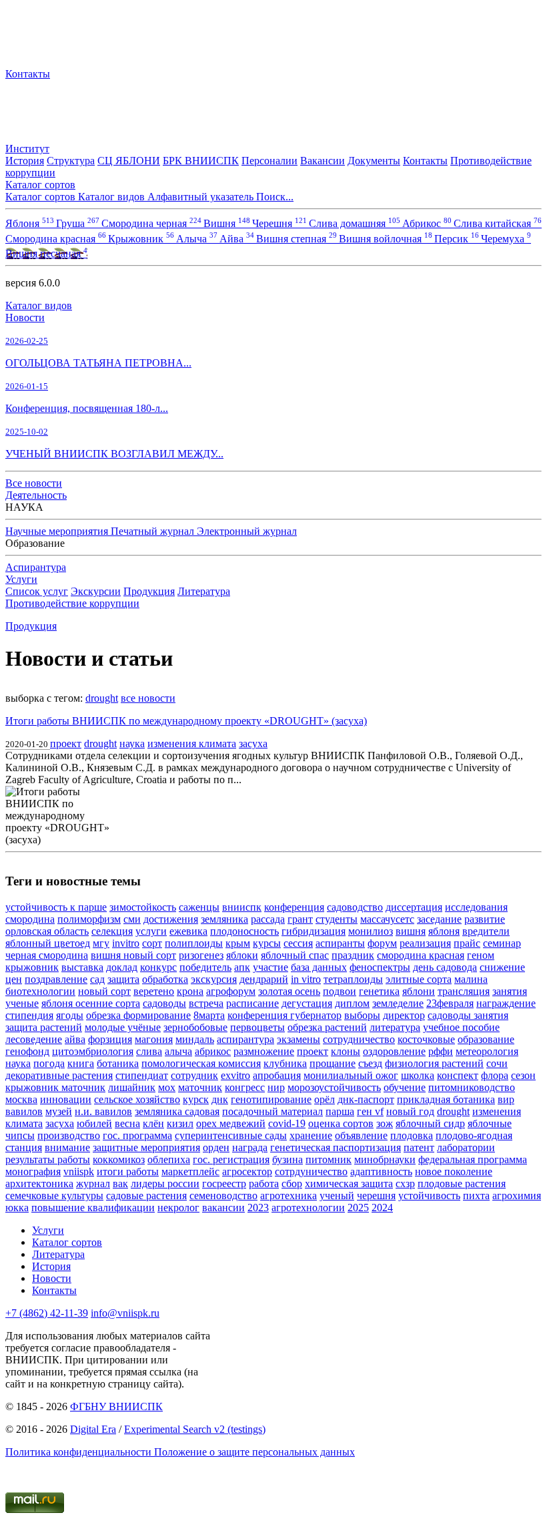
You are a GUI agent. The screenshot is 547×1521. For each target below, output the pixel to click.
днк (219, 1099)
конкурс (158, 967)
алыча (178, 1051)
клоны (345, 1051)
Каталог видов (38, 305)
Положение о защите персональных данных (254, 1452)
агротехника (288, 1195)
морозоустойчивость (334, 1087)
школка (417, 1075)
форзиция (110, 1039)
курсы (267, 943)
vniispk (78, 1171)
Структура (71, 160)
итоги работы (128, 1171)
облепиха (168, 1159)
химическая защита (349, 1183)
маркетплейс (190, 1171)
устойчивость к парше (56, 907)
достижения (170, 919)
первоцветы (257, 1027)
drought (101, 698)
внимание (67, 1147)
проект (65, 743)
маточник (200, 1087)
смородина (30, 919)
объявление (361, 1135)
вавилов (24, 1111)
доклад (121, 967)
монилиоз (370, 931)
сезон (523, 1075)
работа (264, 1183)
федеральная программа (472, 1159)
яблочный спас (295, 955)
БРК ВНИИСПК (201, 160)
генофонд (27, 1051)
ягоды (69, 1015)
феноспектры (380, 967)
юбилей (94, 1123)
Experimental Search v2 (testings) (194, 1429)
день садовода (445, 967)
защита (123, 979)
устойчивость (429, 1195)
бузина (287, 1159)
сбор (292, 1183)
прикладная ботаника (446, 1099)
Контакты (27, 73)
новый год (410, 1111)
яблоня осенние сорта (90, 1003)
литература (395, 1027)
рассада (268, 919)
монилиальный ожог (351, 1075)
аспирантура (245, 1039)
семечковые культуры (54, 1195)
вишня (411, 931)
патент (419, 1147)
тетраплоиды (353, 979)
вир (506, 1099)
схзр (405, 1183)
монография (33, 1171)
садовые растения (146, 1195)
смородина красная (420, 955)
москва (21, 1099)
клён (153, 1123)
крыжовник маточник (55, 1087)
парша (340, 1111)
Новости (25, 317)
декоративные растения (59, 1075)
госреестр (224, 1183)
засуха (253, 743)
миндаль (194, 1039)
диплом (352, 1003)
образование (486, 1039)
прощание (333, 1063)
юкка (17, 1207)
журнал (93, 1183)
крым (237, 943)
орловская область (47, 931)
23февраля (450, 1003)
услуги (151, 931)
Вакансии (322, 160)
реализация (425, 943)
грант (300, 919)
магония (154, 1039)
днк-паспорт (366, 1099)
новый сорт (104, 991)
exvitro (235, 1075)
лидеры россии (165, 1183)
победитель (205, 967)
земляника (224, 919)
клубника (285, 1063)
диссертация (414, 907)
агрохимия (516, 1195)
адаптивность (381, 1171)
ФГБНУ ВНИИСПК (116, 1406)
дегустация (307, 1003)
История (24, 160)
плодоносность (244, 931)
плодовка (411, 1135)
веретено (153, 991)
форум (382, 943)
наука (132, 743)
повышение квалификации (93, 1207)
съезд (370, 1063)
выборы (362, 1015)
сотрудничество (359, 1039)
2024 (382, 1207)
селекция (112, 931)
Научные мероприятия (58, 531)
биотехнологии (40, 991)
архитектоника (39, 1183)
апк (242, 967)
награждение (506, 1003)
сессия (298, 943)
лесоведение (33, 1039)
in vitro (306, 979)
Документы (374, 160)
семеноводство (223, 1195)
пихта (476, 1195)
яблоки (242, 955)
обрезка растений (327, 1027)
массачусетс (387, 919)
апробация (277, 1075)
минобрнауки (385, 1159)
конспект (457, 1075)
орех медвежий (230, 1123)
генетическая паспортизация (335, 1147)
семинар (502, 943)
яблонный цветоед (47, 943)
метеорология (487, 1051)
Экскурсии (96, 591)
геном (480, 955)
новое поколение (453, 1171)
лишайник (131, 1087)
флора (494, 1075)
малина (471, 979)
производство (68, 1135)
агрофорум (230, 991)
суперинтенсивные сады (231, 1135)
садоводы (164, 1003)
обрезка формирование (138, 1015)
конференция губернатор (284, 1015)
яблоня (444, 931)
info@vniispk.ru (125, 1313)
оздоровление (394, 1051)
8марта (209, 1015)
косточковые (426, 1039)
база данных (319, 967)
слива (149, 1051)
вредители (486, 931)
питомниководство (471, 1087)
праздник (353, 955)
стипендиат (141, 1075)
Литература (203, 591)
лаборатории (466, 1147)
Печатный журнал (154, 531)
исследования (476, 907)
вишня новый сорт (133, 955)
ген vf (370, 1111)
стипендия (29, 1015)
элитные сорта (419, 979)
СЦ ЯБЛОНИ (128, 160)
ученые (22, 1003)
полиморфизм (89, 919)
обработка (165, 979)
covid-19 (287, 1123)
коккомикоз (119, 1159)
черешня (376, 1195)
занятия (509, 991)
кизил (180, 1123)
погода (49, 1063)
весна (127, 1123)
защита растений (43, 1027)
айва (75, 1039)
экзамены (298, 1039)
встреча (206, 1003)
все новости (148, 698)
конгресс (245, 1087)
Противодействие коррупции (72, 603)
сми (132, 919)
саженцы (199, 907)
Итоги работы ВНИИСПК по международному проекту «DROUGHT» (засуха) (186, 720)
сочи (497, 1063)
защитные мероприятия (146, 1147)
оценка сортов (341, 1123)
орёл (324, 1099)
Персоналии (269, 160)
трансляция (464, 991)
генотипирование (271, 1099)
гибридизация (314, 931)
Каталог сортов (67, 1242)
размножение (263, 1051)
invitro (125, 943)
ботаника (118, 1063)
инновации (65, 1099)
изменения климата (191, 743)
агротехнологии (308, 1207)
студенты (337, 919)
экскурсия (214, 979)
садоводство (355, 907)
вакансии (223, 1207)
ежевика (188, 931)
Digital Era (93, 1429)
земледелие (398, 1003)
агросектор (247, 1171)
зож (384, 1123)
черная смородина (46, 955)
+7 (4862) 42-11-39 (46, 1313)
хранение (311, 1135)
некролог (178, 1207)
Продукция (149, 591)
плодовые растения (462, 1183)
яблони (418, 991)
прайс (467, 943)
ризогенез (201, 955)
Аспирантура (35, 567)
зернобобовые (195, 1027)
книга (80, 1063)
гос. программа (137, 1135)
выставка (82, 967)
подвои (339, 991)
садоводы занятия (468, 1015)
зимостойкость (142, 907)
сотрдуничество (311, 1171)
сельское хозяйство (137, 1099)
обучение (405, 1087)
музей (58, 1111)
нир (276, 1087)
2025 (358, 1207)
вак (120, 1183)
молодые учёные (123, 1027)
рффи (440, 1051)
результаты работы (47, 1159)
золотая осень (289, 991)
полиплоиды (194, 943)
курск (196, 1099)
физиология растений (434, 1063)
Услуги (21, 579)
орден (216, 1147)
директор (404, 1015)
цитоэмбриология (92, 1051)
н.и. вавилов (103, 1111)
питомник (329, 1159)
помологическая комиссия (201, 1063)
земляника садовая (177, 1111)
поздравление (56, 979)
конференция (294, 907)
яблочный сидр (430, 1123)
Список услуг (36, 591)
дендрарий (263, 979)
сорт (152, 943)
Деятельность (36, 495)
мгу (101, 943)
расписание (252, 1003)
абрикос (213, 1051)
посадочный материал (272, 1111)
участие (270, 967)
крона (190, 991)
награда (249, 1147)
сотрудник (194, 1075)
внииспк (241, 907)
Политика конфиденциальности (79, 1452)
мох (166, 1087)
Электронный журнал (247, 531)
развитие (484, 919)
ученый (337, 1195)
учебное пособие (461, 1027)
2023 (258, 1207)
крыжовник (32, 967)
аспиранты (340, 943)
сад (97, 979)
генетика (379, 991)
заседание (439, 919)
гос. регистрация (231, 1159)
